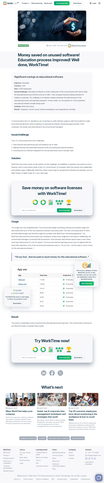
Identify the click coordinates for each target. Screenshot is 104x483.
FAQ (37, 463)
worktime (42, 438)
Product (25, 3)
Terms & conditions (42, 479)
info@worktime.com (94, 455)
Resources (56, 461)
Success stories (23, 45)
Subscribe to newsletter (89, 463)
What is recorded (42, 457)
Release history (8, 471)
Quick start (48, 3)
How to (38, 460)
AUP (52, 479)
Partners (71, 455)
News (54, 458)
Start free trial (64, 210)
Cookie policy (85, 479)
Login (94, 3)
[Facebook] (89, 458)
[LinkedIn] (86, 458)
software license (78, 438)
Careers (71, 458)
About (71, 452)
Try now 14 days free (25, 453)
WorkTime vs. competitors (7, 462)
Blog (53, 469)
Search (16, 479)
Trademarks (74, 479)
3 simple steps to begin (41, 453)
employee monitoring (28, 438)
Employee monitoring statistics (58, 465)
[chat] (98, 477)
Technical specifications (7, 467)
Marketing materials (58, 452)
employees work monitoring (58, 438)
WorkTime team (79, 46)
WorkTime (6, 452)
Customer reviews (42, 466)
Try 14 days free (62, 3)
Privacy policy (28, 479)
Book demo (77, 3)
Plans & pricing (36, 3)
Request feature (8, 458)
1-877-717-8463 (93, 452)
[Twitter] (92, 459)
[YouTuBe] (94, 458)
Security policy (62, 479)
